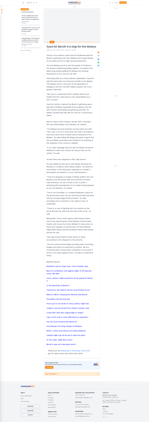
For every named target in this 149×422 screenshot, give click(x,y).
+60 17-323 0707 (80, 395)
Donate (30, 415)
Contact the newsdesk (82, 404)
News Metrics (52, 407)
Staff (22, 398)
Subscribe (123, 2)
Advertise (30, 406)
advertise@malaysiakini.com (83, 414)
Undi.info (50, 402)
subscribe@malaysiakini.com (84, 397)
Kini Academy (52, 405)
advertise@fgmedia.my (82, 416)
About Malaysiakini (26, 396)
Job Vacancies (25, 401)
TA (36, 2)
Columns (105, 411)
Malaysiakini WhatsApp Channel (74, 351)
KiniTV (49, 395)
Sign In (116, 2)
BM (31, 2)
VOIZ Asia (50, 397)
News (104, 409)
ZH (33, 2)
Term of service (53, 414)
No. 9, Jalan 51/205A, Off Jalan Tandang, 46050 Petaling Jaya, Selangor (114, 401)
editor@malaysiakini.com (82, 407)
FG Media (50, 400)
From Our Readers (108, 414)
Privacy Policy (52, 416)
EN (28, 2)
